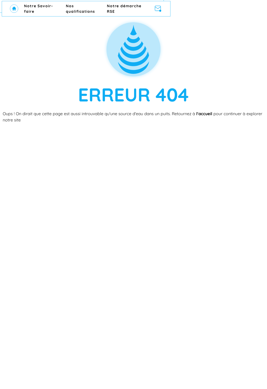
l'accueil (204, 113)
